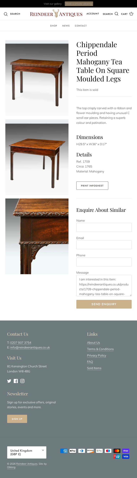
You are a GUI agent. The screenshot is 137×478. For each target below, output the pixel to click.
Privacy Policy (96, 355)
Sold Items (94, 368)
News (66, 25)
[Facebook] (16, 381)
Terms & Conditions (100, 349)
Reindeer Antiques (26, 463)
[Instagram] (22, 381)
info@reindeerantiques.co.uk (30, 347)
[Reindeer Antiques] (56, 13)
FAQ (90, 361)
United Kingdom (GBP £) (21, 452)
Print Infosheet (92, 185)
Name (80, 220)
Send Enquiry (104, 304)
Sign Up (17, 419)
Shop (53, 25)
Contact (81, 25)
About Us (93, 342)
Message (82, 272)
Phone (80, 255)
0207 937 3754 (20, 342)
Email (80, 238)
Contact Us (82, 5)
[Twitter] (9, 381)
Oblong (11, 467)
